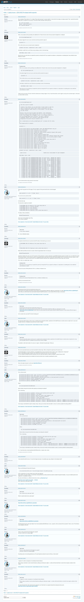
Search (11, 7)
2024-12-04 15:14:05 (21, 318)
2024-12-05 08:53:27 (21, 545)
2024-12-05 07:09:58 (21, 465)
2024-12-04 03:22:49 (21, 63)
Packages (52, 1)
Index (5, 7)
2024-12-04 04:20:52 (21, 99)
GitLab (65, 1)
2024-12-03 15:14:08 (21, 32)
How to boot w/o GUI (28, 294)
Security (70, 1)
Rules (8, 7)
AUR (75, 1)
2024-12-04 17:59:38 (21, 360)
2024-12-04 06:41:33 (21, 226)
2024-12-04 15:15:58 (21, 347)
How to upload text (21, 294)
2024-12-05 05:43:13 (21, 369)
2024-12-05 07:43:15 (21, 488)
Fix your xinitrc (46, 294)
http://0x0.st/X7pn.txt (38, 363)
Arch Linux (7, 2)
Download (80, 1)
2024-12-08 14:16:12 (21, 574)
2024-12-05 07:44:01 (21, 500)
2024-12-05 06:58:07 (21, 456)
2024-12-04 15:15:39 (21, 334)
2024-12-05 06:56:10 (21, 411)
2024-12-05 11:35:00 (21, 558)
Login (19, 7)
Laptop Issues (12, 12)
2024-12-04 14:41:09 (21, 273)
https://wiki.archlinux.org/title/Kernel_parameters (27, 502)
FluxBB (78, 597)
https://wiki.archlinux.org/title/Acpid (70, 290)
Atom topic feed (77, 596)
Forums (57, 1)
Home (46, 1)
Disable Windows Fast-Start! (38, 294)
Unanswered (78, 9)
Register (15, 7)
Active (74, 9)
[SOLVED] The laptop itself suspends (27, 12)
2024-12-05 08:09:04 (21, 516)
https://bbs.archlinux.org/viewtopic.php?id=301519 (28, 586)
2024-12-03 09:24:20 (21, 16)
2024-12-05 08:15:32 (21, 529)
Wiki (61, 1)
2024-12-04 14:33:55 (21, 238)
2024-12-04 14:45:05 (21, 287)
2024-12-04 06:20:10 (21, 187)
